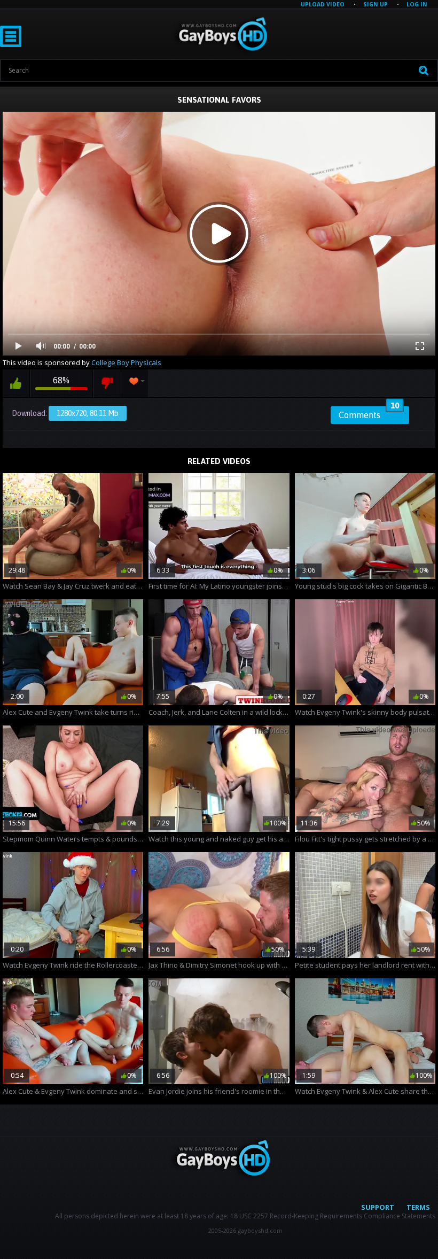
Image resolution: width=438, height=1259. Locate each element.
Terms (418, 1207)
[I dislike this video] (107, 383)
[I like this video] (16, 383)
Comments (369, 413)
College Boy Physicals (126, 362)
